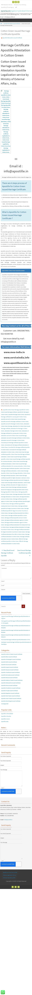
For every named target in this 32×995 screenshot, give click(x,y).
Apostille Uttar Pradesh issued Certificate (11, 698)
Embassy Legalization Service (9, 875)
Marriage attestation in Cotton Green (10, 496)
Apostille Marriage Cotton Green (16, 414)
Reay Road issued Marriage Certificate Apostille (7, 553)
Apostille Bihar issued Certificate (9, 657)
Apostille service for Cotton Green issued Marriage (13, 419)
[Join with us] (18, 2)
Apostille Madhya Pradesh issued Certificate (11, 680)
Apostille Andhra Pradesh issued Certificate (11, 654)
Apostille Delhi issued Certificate (9, 662)
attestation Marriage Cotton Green (13, 431)
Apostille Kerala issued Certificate (9, 677)
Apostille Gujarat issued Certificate (9, 667)
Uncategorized (4, 703)
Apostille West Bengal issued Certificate (10, 701)
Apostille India (4, 721)
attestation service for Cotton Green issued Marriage (14, 435)
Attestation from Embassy (20, 4)
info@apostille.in (8, 819)
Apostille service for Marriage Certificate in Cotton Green (14, 421)
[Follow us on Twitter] (16, 2)
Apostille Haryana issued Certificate (9, 670)
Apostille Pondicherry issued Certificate (10, 688)
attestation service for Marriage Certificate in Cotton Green (15, 438)
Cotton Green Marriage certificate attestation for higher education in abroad (15, 485)
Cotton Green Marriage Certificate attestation (12, 482)
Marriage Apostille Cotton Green (20, 489)
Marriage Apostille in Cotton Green (9, 492)
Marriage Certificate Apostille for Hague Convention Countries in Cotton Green (15, 511)
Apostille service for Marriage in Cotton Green (12, 424)
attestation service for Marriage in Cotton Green (12, 440)
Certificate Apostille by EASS (9, 877)
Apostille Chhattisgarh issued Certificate (11, 659)
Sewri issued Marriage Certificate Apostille (24, 551)
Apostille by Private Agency (7, 7)
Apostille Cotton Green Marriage (11, 409)
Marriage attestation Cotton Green (21, 494)
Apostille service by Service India (10, 872)
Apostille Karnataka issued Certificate (10, 675)
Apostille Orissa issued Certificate (9, 685)
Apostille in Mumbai (6, 716)
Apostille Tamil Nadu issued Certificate (10, 696)
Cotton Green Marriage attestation (14, 473)
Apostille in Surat (5, 719)
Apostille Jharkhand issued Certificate (10, 672)
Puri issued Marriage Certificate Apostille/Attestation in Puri (15, 639)
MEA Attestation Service (6, 4)
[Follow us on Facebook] (13, 2)
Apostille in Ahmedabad (7, 713)
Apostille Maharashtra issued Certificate (12, 23)
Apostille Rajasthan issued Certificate (10, 693)
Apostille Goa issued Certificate (8, 664)
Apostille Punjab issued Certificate (9, 690)
